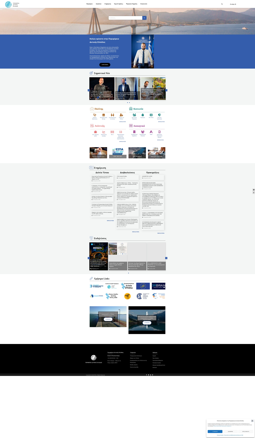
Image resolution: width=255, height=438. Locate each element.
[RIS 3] (112, 132)
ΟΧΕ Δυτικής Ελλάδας (122, 176)
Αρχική (154, 355)
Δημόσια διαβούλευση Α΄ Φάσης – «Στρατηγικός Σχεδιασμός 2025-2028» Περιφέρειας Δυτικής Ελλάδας (127, 184)
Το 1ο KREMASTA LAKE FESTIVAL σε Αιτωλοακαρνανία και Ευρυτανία (156, 264)
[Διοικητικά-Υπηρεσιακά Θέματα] (159, 131)
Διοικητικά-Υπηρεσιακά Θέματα (159, 136)
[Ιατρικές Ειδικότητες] (94, 115)
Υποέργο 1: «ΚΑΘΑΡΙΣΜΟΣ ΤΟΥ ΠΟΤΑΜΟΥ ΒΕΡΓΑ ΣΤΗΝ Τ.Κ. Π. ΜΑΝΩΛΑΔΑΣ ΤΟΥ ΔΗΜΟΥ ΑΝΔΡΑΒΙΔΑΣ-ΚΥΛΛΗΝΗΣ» (152, 214)
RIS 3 (112, 134)
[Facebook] (230, 4)
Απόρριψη (230, 431)
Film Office (151, 117)
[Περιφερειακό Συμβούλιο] (134, 131)
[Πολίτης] (92, 109)
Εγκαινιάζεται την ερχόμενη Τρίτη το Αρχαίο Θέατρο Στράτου (116, 264)
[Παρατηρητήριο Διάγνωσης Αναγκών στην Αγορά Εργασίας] (120, 132)
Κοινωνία (138, 109)
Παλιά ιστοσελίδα (134, 367)
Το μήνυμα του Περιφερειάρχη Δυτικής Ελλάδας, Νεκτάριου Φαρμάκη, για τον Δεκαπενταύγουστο (126, 94)
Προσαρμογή (245, 431)
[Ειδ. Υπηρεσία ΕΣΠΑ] (95, 132)
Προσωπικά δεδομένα (158, 360)
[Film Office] (151, 115)
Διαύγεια (155, 367)
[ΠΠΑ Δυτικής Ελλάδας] (104, 132)
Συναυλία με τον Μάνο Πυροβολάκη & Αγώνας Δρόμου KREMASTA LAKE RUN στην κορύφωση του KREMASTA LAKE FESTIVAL (98, 263)
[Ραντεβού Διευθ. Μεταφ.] (103, 115)
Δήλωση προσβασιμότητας (159, 365)
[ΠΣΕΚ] (151, 131)
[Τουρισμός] (142, 115)
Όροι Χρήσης (156, 358)
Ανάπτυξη (100, 126)
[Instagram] (235, 4)
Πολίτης (99, 109)
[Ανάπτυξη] (92, 125)
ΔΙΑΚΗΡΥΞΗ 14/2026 (147, 176)
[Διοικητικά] (130, 125)
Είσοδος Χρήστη (134, 364)
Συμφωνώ (215, 431)
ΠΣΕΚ (151, 134)
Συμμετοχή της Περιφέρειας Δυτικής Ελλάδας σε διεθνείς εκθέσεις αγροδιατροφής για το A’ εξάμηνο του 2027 (102, 178)
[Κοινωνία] (130, 108)
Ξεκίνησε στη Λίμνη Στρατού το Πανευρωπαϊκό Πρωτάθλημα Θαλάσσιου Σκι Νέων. (137, 264)
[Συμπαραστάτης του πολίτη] (112, 115)
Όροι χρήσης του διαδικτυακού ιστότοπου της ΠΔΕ (233, 435)
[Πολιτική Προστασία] (159, 115)
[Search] (144, 18)
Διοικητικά (139, 126)
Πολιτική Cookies (220, 435)
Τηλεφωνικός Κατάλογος (136, 355)
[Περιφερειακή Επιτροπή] (142, 131)
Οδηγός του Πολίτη (134, 358)
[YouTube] (234, 4)
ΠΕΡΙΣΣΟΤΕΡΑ (110, 220)
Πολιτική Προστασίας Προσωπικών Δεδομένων (222, 426)
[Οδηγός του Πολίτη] (121, 115)
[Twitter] (232, 4)
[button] (252, 420)
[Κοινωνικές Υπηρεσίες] (134, 115)
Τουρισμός (142, 117)
